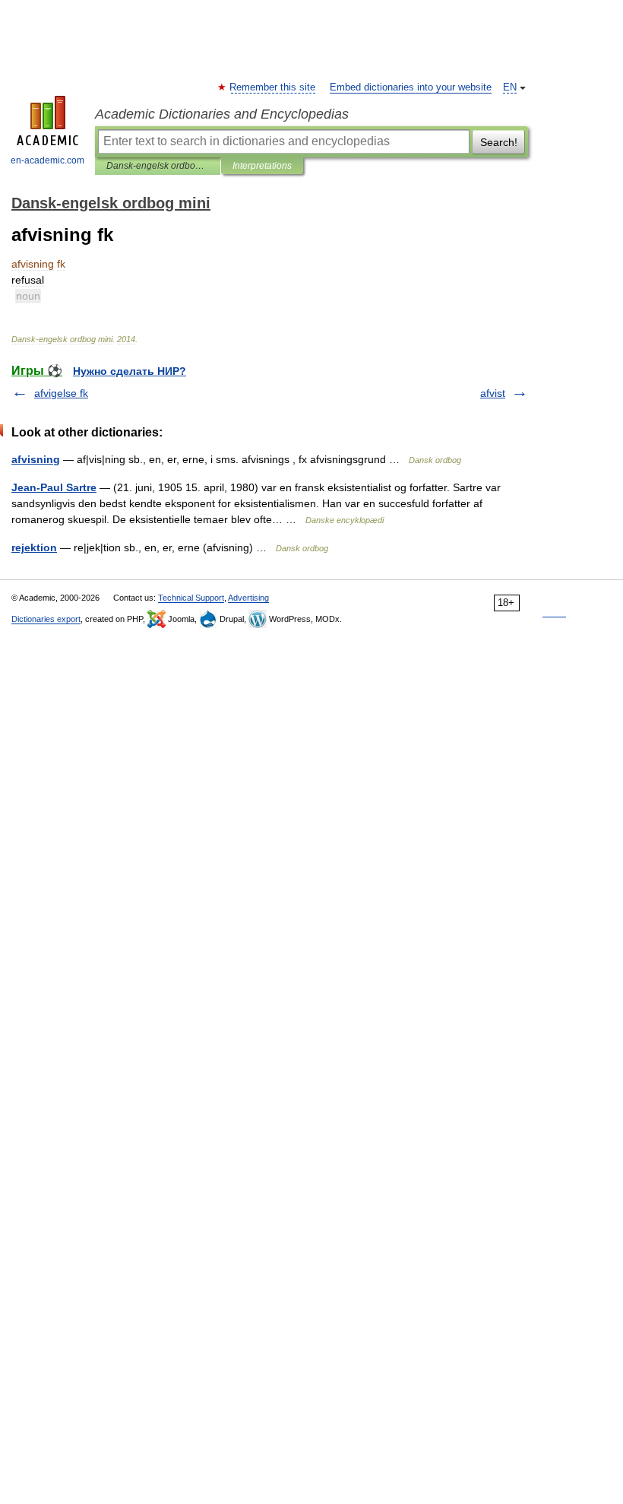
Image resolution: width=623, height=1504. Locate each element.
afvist (492, 393)
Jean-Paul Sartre (53, 487)
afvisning (35, 459)
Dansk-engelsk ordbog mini (157, 165)
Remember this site (273, 87)
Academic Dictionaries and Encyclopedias (222, 114)
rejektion (34, 547)
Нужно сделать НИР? (129, 371)
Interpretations (262, 165)
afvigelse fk (61, 393)
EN (510, 87)
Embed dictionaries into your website (411, 87)
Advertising (248, 597)
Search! (498, 142)
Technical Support (191, 597)
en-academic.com (47, 160)
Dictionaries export (46, 618)
